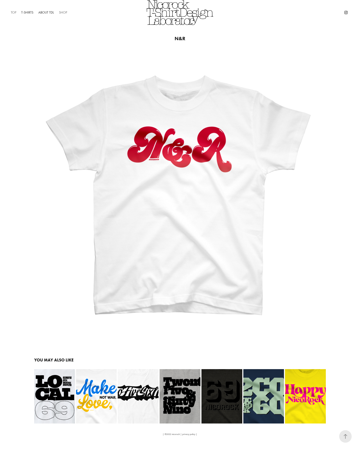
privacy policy (188, 434)
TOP (13, 12)
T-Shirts (27, 12)
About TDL (46, 12)
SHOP (63, 12)
